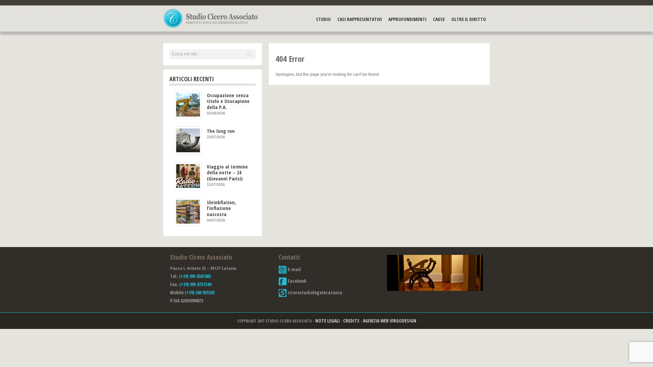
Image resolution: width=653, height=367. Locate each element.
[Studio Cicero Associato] (210, 27)
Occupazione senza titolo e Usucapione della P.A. (228, 101)
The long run (221, 130)
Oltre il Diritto (468, 19)
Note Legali (327, 320)
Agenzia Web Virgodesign (389, 320)
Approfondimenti (407, 19)
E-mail (294, 269)
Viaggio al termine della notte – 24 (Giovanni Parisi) (227, 172)
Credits (351, 320)
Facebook (296, 281)
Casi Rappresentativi (359, 19)
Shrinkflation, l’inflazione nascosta (221, 208)
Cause (439, 19)
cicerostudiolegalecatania (314, 292)
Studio (323, 19)
